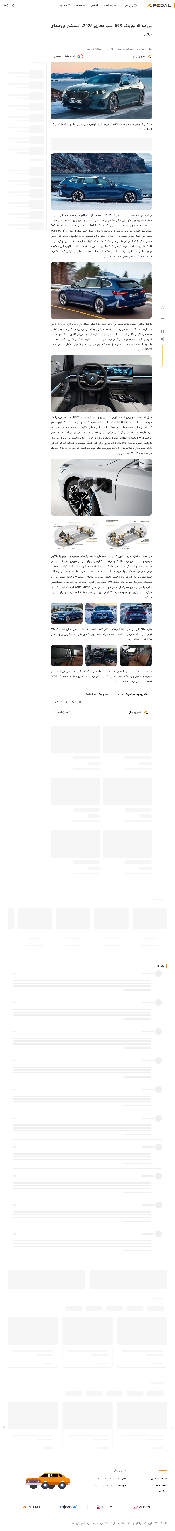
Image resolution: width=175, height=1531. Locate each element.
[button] (51, 1481)
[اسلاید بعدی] (4, 1343)
